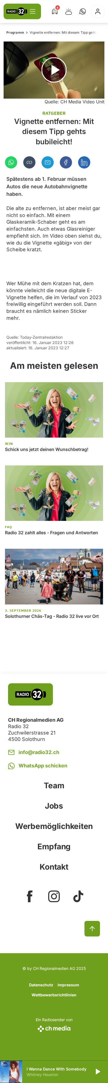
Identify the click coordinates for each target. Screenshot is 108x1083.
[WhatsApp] (11, 162)
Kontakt (54, 867)
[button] (82, 11)
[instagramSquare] (54, 896)
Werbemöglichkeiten (54, 826)
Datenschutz (41, 984)
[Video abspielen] (54, 70)
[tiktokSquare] (78, 896)
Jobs (54, 806)
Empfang (54, 846)
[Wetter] (68, 11)
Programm (15, 32)
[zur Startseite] (16, 11)
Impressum (68, 984)
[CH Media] (54, 1027)
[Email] (48, 162)
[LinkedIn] (84, 162)
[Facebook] (66, 162)
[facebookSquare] (29, 896)
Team (54, 785)
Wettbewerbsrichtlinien (54, 994)
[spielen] (97, 1071)
